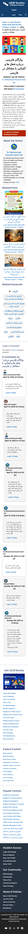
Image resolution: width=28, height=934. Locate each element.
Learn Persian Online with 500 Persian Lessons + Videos (12, 24)
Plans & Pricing (8, 739)
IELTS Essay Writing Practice (13, 810)
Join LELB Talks (8, 717)
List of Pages (7, 771)
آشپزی (15, 291)
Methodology (8, 874)
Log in (14, 10)
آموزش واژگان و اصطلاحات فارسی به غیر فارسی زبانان (14, 312)
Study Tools (7, 864)
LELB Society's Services (11, 819)
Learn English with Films (11, 813)
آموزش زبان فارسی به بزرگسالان (13, 837)
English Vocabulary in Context (13, 804)
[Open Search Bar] (25, 15)
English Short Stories (10, 807)
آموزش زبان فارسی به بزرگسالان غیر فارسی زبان (14, 297)
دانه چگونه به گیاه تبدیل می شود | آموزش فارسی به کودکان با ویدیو (14, 219)
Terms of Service (9, 902)
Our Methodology (9, 705)
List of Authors (8, 774)
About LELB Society (10, 896)
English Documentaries (11, 795)
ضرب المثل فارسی (17, 332)
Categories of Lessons (11, 762)
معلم (18, 336)
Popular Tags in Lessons (11, 765)
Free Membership (9, 736)
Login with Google (9, 693)
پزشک (10, 318)
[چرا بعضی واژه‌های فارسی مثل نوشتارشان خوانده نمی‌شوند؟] (14, 260)
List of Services (8, 780)
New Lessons (7, 753)
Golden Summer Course (11, 721)
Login (14, 15)
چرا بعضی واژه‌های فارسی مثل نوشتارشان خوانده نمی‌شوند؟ (14, 271)
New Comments (8, 756)
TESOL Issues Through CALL (13, 822)
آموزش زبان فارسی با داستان (11, 831)
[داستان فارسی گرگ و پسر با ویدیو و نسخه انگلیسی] (14, 235)
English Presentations (10, 801)
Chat (20, 15)
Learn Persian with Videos (12, 816)
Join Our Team (8, 730)
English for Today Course (12, 711)
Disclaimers (7, 908)
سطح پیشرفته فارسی (14, 327)
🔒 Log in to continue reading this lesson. (11, 133)
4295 (17, 182)
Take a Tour (7, 702)
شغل (6, 332)
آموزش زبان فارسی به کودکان (12, 834)
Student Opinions (9, 708)
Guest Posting (8, 733)
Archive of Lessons (9, 768)
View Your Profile (9, 699)
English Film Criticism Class (12, 714)
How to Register (8, 696)
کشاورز (10, 336)
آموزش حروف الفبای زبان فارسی (13, 828)
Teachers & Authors (10, 883)
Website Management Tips (12, 825)
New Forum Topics (9, 759)
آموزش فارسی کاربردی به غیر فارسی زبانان (14, 304)
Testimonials (7, 877)
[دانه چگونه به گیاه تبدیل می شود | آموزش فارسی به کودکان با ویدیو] (14, 203)
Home (4, 22)
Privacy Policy (8, 905)
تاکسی (17, 318)
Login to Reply (10, 393)
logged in (14, 350)
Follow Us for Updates (10, 727)
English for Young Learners (12, 798)
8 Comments (19, 89)
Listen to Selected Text (11, 724)
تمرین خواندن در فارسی (14, 323)
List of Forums (8, 777)
